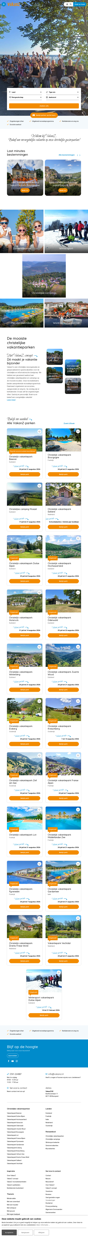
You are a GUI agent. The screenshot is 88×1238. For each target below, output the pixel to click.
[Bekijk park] (63, 439)
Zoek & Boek (69, 423)
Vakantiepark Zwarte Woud (16, 1129)
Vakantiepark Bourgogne (15, 1132)
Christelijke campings (53, 1139)
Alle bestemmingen (67, 155)
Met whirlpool (11, 1208)
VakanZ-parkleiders (13, 1185)
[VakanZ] (14, 4)
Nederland (49, 1122)
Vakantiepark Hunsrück (15, 1122)
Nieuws (48, 1178)
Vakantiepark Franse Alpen (16, 1138)
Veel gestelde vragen (53, 1197)
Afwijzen (41, 1232)
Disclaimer (49, 1203)
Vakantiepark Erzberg (14, 1148)
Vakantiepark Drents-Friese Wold (18, 1157)
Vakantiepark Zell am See (15, 1154)
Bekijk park (24, 474)
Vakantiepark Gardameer (15, 1144)
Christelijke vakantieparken (55, 1136)
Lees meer (11, 400)
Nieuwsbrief (50, 1182)
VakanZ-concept (12, 1178)
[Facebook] (8, 1061)
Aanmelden (12, 1056)
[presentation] (77, 155)
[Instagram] (16, 1061)
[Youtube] (12, 1061)
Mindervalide (11, 1198)
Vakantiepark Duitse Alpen (16, 1116)
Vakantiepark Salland (14, 1160)
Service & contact (18, 1088)
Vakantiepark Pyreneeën (15, 1141)
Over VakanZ (11, 1175)
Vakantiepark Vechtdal (14, 1163)
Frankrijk (48, 1116)
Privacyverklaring (51, 1206)
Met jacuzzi (11, 1211)
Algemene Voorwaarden (54, 1209)
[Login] (67, 4)
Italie (47, 1119)
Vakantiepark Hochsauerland (17, 1119)
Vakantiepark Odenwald (15, 1126)
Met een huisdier (12, 1205)
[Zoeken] (70, 4)
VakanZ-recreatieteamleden (16, 1182)
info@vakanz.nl (56, 1074)
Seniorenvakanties (52, 1145)
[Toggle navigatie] (4, 4)
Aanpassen (25, 1232)
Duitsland (49, 1113)
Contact (48, 1175)
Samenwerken (51, 1212)
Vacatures (49, 1191)
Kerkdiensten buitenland (15, 1188)
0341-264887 (15, 1074)
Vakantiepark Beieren (14, 1113)
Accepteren (9, 1232)
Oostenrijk (49, 1126)
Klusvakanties (50, 1148)
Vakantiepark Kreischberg (15, 1151)
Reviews (48, 1194)
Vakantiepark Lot (12, 1135)
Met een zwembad (13, 1201)
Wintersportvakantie (52, 1142)
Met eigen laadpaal (13, 1214)
